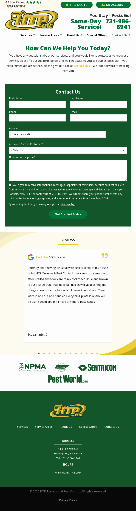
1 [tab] (39, 353)
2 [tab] (44, 353)
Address (13, 128)
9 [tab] (81, 353)
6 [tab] (65, 353)
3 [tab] (49, 353)
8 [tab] (76, 353)
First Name (15, 98)
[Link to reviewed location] (68, 257)
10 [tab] (86, 353)
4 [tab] (54, 353)
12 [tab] (97, 353)
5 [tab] (60, 353)
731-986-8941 (82, 66)
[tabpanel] (68, 296)
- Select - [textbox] (17, 150)
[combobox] (68, 150)
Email (73, 112)
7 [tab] (70, 353)
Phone (12, 112)
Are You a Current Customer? (25, 144)
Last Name (76, 98)
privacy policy (67, 204)
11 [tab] (92, 353)
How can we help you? (22, 157)
